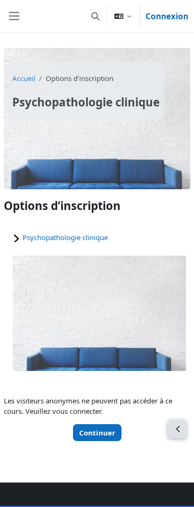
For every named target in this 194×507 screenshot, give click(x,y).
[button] (95, 16)
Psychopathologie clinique (65, 237)
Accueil (23, 78)
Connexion (167, 16)
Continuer (97, 432)
